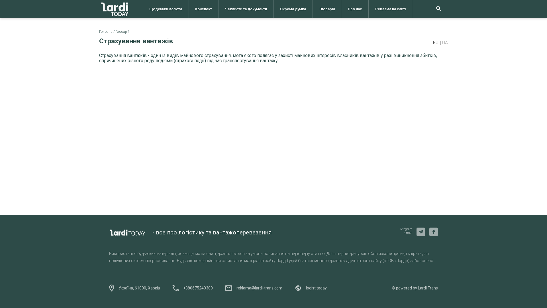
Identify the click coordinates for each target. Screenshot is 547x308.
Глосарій (327, 9)
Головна (106, 32)
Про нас (355, 9)
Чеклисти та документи (246, 9)
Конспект (203, 9)
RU (436, 42)
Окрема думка (293, 9)
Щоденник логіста (165, 9)
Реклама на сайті (390, 9)
